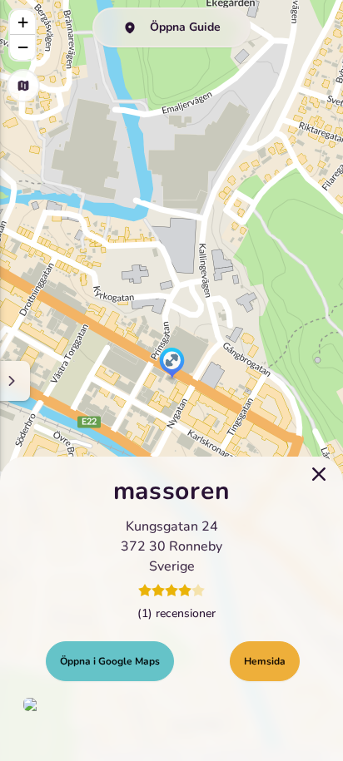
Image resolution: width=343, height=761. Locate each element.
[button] (172, 364)
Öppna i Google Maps (110, 661)
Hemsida (265, 661)
